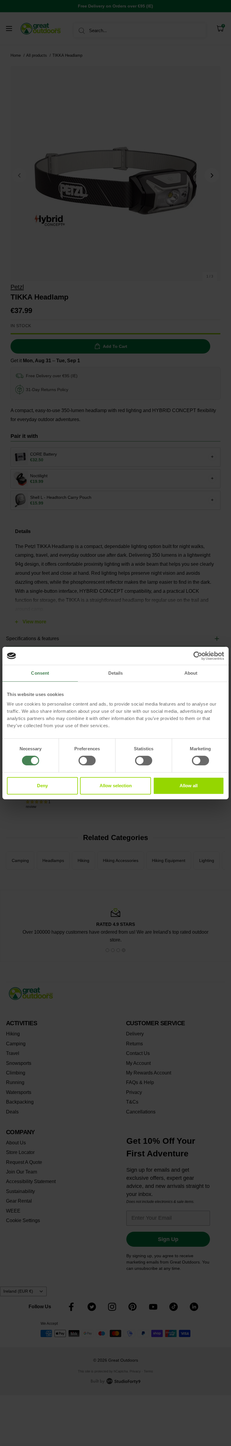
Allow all (189, 785)
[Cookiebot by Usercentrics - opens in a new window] (197, 655)
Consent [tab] (40, 673)
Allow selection (116, 785)
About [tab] (191, 673)
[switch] (87, 760)
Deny (42, 785)
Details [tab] (115, 673)
